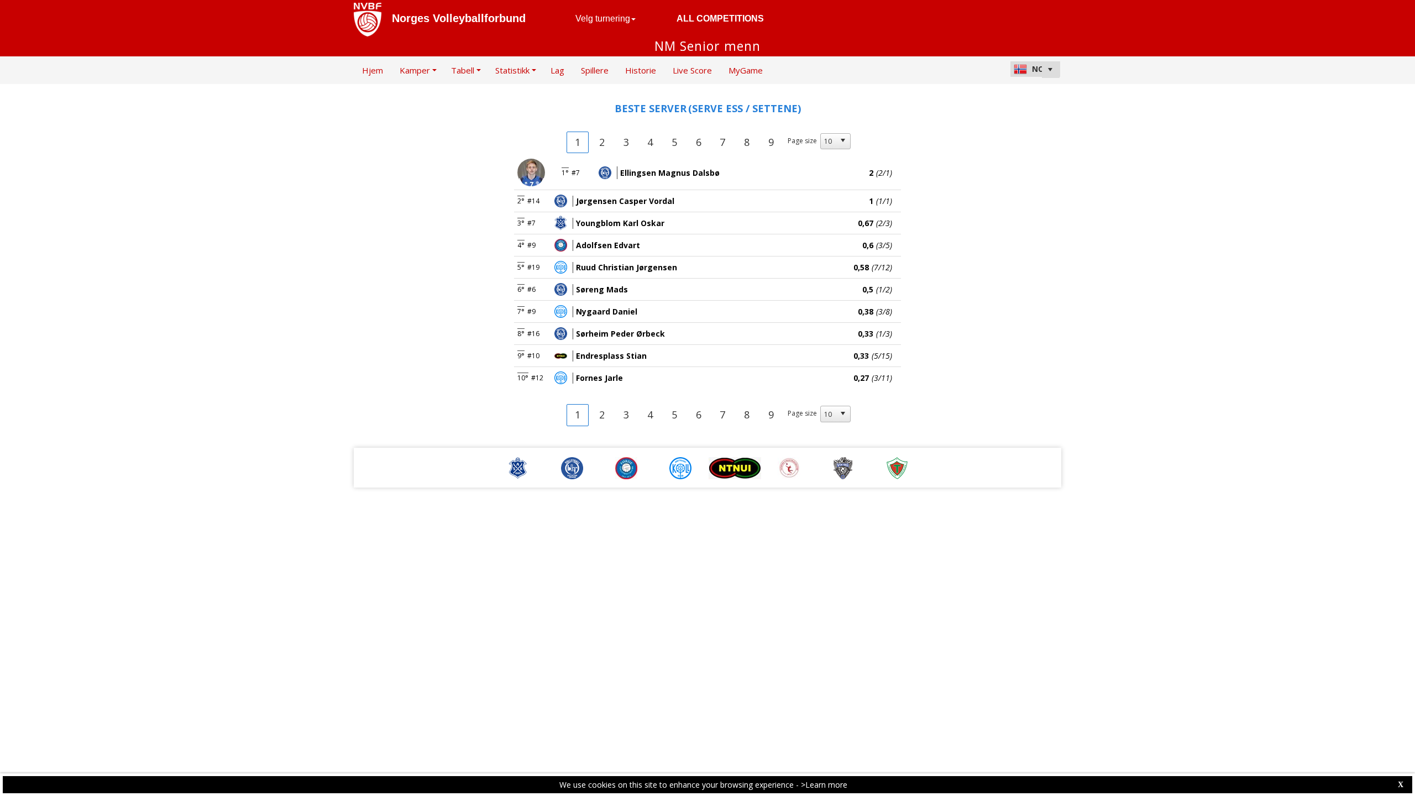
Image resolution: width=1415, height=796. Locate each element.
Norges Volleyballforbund (459, 18)
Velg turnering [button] (602, 18)
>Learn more (824, 784)
